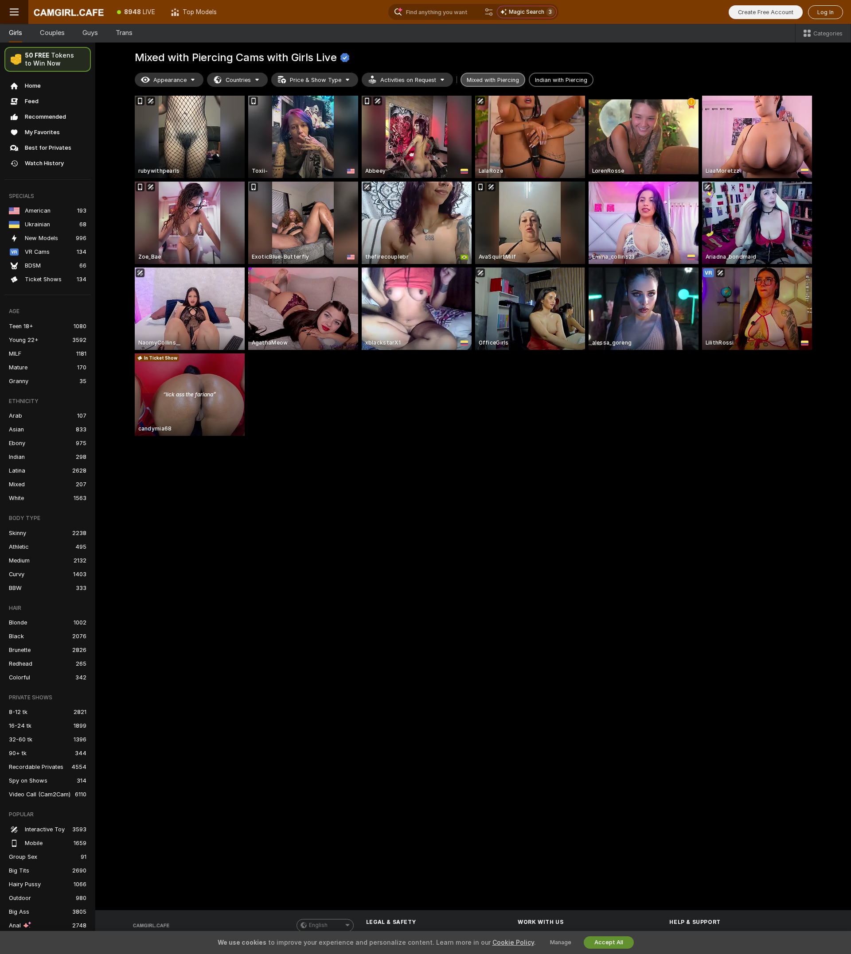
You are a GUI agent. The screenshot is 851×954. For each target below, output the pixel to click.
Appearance (170, 80)
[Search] (489, 12)
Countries (238, 80)
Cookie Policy (513, 942)
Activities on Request (408, 80)
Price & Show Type (315, 80)
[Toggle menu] (14, 12)
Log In (825, 12)
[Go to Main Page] (68, 12)
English (318, 925)
